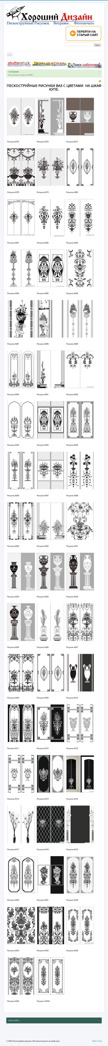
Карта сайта (13, 1020)
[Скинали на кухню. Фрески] (49, 63)
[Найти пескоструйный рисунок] (84, 65)
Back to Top (97, 1041)
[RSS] (100, 81)
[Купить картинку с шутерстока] (19, 63)
